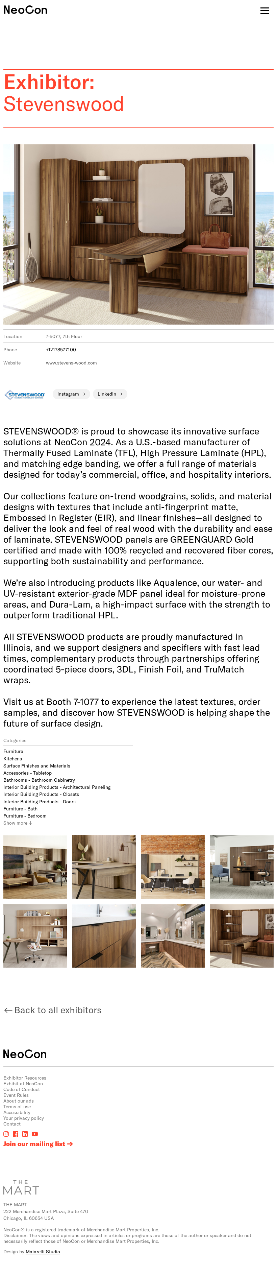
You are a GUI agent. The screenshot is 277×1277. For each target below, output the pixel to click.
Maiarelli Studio (43, 1251)
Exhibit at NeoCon (23, 1083)
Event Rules (16, 1095)
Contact (12, 1124)
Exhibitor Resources (24, 1078)
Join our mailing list (34, 1144)
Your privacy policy (23, 1118)
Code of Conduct (21, 1089)
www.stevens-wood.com (71, 362)
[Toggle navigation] (264, 10)
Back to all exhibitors (57, 1009)
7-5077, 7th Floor (64, 336)
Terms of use (17, 1106)
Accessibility (16, 1112)
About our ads (18, 1101)
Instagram (68, 394)
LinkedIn (107, 394)
